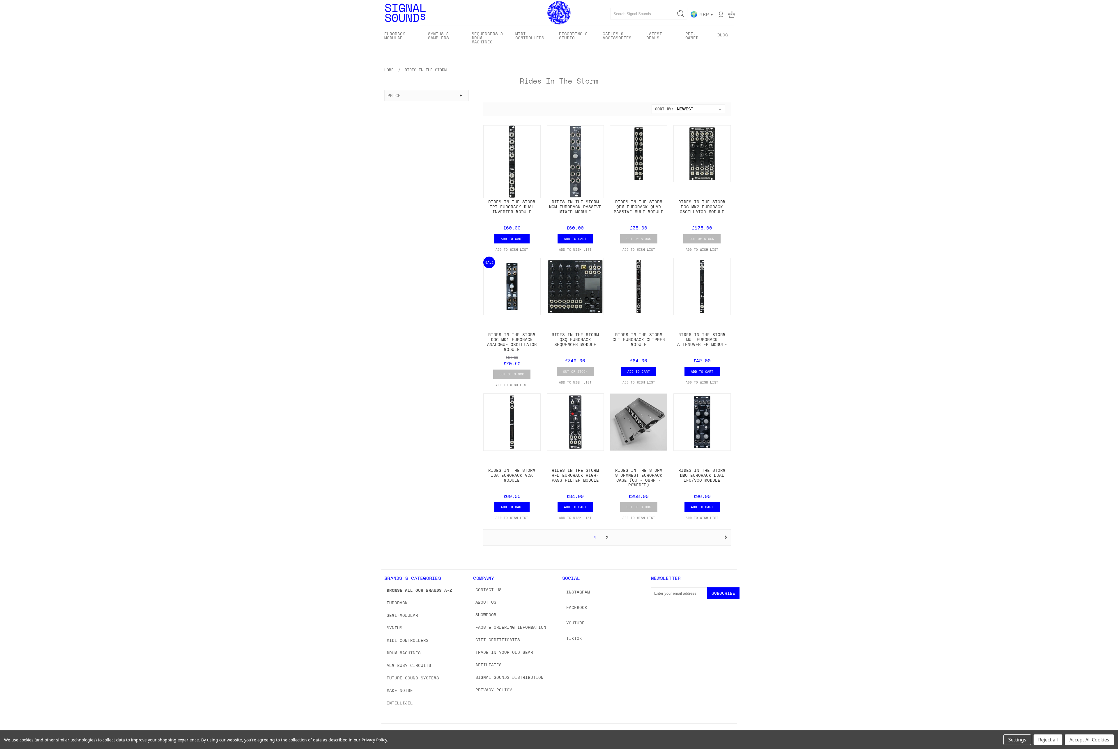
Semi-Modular (402, 615)
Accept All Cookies (1089, 739)
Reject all (1048, 739)
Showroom (485, 615)
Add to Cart (512, 238)
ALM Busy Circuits (409, 665)
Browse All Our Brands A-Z (419, 590)
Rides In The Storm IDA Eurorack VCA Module (511, 475)
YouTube (575, 623)
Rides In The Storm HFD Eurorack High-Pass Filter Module (575, 475)
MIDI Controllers (408, 640)
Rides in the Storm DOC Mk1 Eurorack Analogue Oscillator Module (512, 341)
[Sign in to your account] (720, 14)
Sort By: (664, 109)
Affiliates (488, 665)
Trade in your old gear (504, 652)
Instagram (578, 592)
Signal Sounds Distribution (509, 677)
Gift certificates (497, 640)
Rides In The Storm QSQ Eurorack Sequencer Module (575, 339)
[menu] (559, 38)
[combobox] (648, 14)
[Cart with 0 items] (731, 14)
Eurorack (397, 603)
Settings (1017, 739)
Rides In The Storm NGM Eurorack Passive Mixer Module (575, 207)
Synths (394, 628)
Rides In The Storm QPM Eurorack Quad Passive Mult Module (639, 207)
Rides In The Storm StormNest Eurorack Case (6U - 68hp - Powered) (638, 477)
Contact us (488, 590)
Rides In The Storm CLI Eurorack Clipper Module (639, 339)
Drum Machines (404, 653)
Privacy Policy (493, 690)
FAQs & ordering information (510, 627)
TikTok (574, 638)
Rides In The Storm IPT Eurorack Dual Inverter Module (511, 207)
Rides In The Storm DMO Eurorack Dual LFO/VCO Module (702, 475)
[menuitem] (401, 37)
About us (485, 602)
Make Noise (400, 690)
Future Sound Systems (413, 678)
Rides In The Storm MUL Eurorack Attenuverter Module (702, 339)
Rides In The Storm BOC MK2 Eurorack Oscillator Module (702, 207)
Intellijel (400, 703)
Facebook (576, 607)
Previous (1103, 731)
